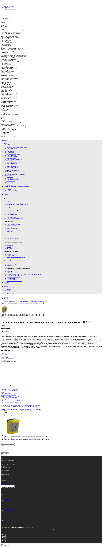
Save (7, 453)
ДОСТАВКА (5, 354)
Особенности (7, 332)
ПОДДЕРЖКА (5, 360)
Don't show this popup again (9, 487)
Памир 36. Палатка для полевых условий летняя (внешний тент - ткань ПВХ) (21, 410)
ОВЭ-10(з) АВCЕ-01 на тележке (9, 390)
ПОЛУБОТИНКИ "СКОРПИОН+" (10, 397)
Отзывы (6, 334)
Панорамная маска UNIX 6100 (8, 395)
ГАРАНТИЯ (5, 357)
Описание (6, 331)
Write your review (6, 353)
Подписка (3, 484)
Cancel (2, 453)
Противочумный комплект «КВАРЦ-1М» (11, 402)
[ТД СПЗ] (3, 15)
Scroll (2, 544)
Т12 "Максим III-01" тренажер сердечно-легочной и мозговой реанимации (20, 406)
